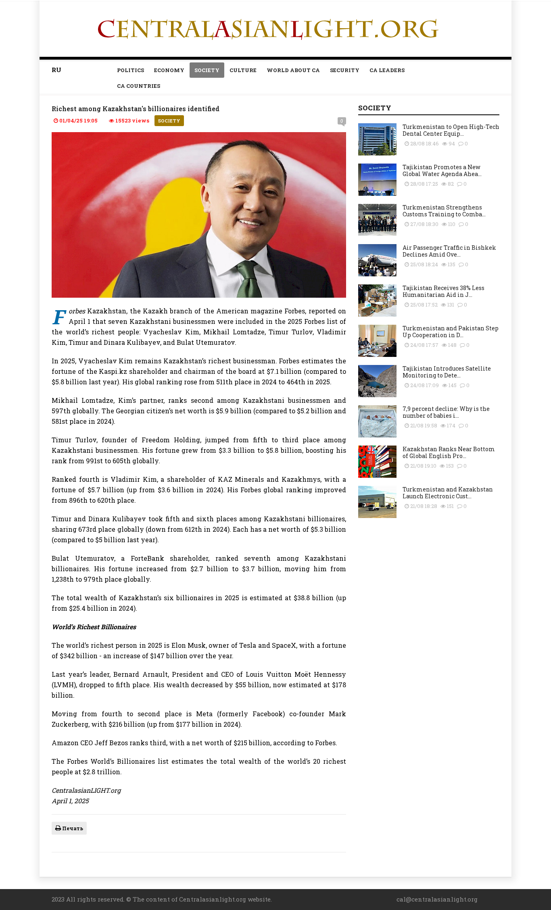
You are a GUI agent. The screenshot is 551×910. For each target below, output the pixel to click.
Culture (243, 70)
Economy (169, 70)
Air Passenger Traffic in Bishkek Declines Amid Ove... (449, 251)
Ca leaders (387, 70)
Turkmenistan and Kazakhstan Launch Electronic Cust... (448, 492)
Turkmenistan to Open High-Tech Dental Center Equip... (451, 130)
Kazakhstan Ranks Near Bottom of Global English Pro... (449, 452)
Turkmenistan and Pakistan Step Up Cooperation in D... (451, 331)
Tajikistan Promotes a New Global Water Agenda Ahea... (442, 170)
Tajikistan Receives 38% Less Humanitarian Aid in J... (443, 291)
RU (56, 70)
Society (206, 70)
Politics (130, 70)
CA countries (138, 85)
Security (344, 70)
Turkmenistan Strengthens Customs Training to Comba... (444, 210)
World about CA (293, 70)
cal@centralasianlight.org (437, 899)
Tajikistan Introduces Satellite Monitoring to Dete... (447, 372)
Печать (72, 828)
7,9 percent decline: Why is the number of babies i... (446, 412)
